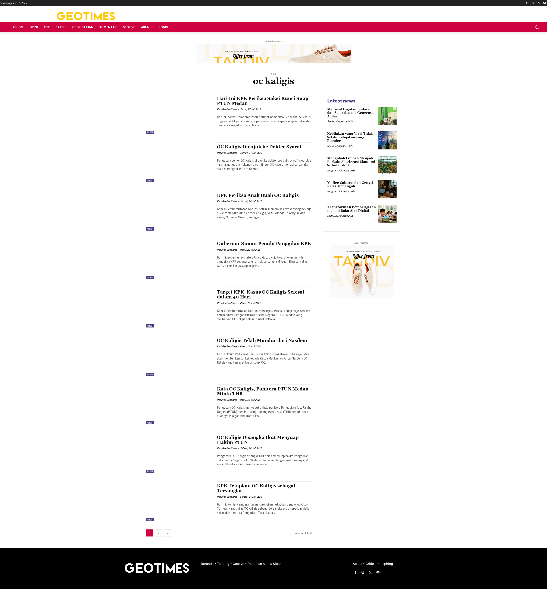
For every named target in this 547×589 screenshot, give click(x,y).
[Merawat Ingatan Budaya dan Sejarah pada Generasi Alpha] (387, 116)
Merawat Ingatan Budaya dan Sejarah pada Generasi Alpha (350, 112)
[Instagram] (532, 3)
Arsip (150, 132)
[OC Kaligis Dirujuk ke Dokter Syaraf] (179, 162)
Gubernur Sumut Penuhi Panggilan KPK (264, 244)
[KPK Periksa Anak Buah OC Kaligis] (179, 211)
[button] (537, 27)
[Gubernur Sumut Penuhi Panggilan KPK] (179, 259)
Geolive (239, 564)
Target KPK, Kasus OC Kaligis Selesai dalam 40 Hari (260, 294)
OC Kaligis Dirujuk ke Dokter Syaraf (259, 147)
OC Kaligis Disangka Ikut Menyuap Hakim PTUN (258, 440)
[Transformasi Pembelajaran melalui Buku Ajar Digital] (387, 214)
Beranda (207, 564)
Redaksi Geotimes (227, 109)
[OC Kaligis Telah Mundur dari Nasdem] (179, 356)
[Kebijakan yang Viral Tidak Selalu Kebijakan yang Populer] (387, 140)
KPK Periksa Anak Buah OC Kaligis (258, 195)
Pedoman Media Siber (264, 564)
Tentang (223, 564)
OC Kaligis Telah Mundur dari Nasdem (262, 340)
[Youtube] (544, 3)
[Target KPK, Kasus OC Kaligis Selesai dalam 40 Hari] (179, 307)
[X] (538, 3)
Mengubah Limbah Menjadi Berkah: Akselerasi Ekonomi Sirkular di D (351, 161)
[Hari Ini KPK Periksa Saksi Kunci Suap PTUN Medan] (179, 114)
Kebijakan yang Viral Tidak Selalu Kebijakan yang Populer (350, 137)
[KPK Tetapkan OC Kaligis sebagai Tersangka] (179, 501)
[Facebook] (526, 3)
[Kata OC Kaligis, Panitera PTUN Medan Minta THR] (179, 404)
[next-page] (167, 532)
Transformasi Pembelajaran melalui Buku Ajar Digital (351, 209)
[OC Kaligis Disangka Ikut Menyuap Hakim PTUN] (179, 453)
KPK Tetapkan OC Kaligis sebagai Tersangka (256, 488)
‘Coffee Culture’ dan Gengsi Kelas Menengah (350, 185)
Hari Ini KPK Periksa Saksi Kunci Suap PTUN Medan (262, 101)
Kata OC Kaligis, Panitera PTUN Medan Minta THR (262, 391)
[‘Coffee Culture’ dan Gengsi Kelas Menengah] (387, 189)
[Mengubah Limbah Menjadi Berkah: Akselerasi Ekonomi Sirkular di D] (387, 165)
